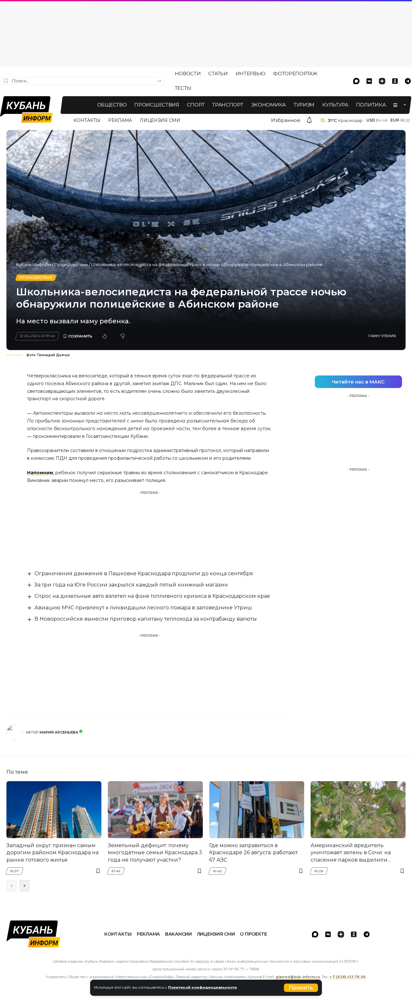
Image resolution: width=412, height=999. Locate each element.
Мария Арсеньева (59, 732)
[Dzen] (382, 81)
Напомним (40, 473)
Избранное (285, 120)
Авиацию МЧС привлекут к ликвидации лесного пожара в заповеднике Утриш (143, 608)
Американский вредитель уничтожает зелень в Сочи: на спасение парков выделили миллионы (351, 853)
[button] (301, 988)
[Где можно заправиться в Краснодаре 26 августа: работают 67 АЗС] (256, 809)
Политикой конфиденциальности (202, 987)
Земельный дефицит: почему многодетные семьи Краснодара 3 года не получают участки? (155, 852)
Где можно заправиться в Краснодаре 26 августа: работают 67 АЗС (253, 852)
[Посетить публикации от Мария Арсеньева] (14, 733)
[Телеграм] (366, 934)
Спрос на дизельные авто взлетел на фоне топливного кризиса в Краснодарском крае (152, 596)
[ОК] (394, 81)
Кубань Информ (33, 264)
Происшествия (71, 264)
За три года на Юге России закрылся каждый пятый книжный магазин (131, 585)
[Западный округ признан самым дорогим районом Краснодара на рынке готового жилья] (53, 809)
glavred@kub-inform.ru (298, 977)
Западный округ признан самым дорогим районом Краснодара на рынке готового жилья (52, 852)
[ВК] (369, 81)
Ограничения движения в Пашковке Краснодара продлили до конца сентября (143, 573)
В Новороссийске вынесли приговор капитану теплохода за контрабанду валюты (145, 619)
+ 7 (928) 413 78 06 (348, 977)
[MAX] (356, 81)
